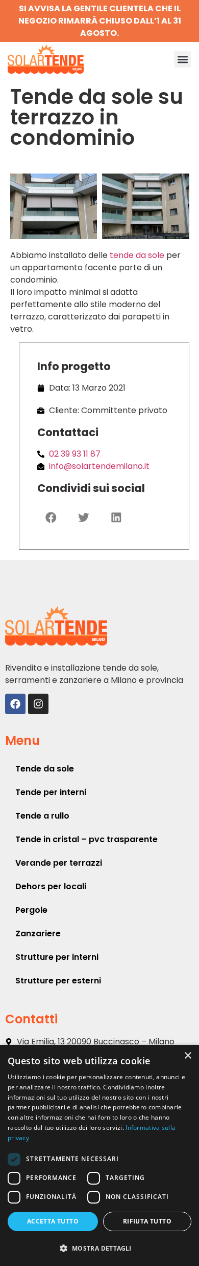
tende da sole (137, 255)
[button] (182, 59)
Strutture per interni (56, 957)
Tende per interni (50, 792)
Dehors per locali (50, 886)
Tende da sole (44, 769)
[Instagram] (38, 704)
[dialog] (99, 1155)
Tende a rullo (42, 816)
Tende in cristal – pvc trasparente (86, 839)
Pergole (31, 910)
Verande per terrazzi (58, 863)
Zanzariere (38, 933)
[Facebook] (15, 704)
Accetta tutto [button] (53, 1221)
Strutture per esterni (58, 980)
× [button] (187, 1056)
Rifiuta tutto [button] (147, 1221)
